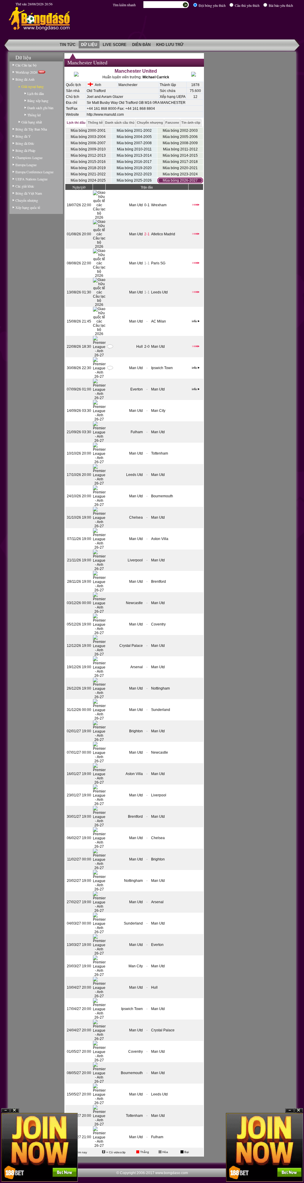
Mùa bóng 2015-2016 (88, 162)
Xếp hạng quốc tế (27, 207)
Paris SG (158, 263)
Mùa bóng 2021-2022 (88, 174)
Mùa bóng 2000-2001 (88, 130)
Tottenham (159, 453)
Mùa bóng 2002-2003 (180, 130)
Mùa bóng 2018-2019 (88, 168)
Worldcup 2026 (26, 72)
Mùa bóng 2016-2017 (134, 162)
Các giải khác (24, 186)
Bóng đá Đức (24, 143)
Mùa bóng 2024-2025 (88, 180)
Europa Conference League (34, 171)
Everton (136, 389)
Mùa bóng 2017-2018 (180, 162)
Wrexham (159, 205)
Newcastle (134, 603)
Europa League (26, 164)
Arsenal (136, 667)
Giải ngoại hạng (32, 86)
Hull (139, 346)
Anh (97, 85)
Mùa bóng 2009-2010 (88, 149)
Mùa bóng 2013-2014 (134, 155)
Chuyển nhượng (26, 200)
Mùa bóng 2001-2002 (134, 130)
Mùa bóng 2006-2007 (88, 143)
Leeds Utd (159, 292)
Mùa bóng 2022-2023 (134, 174)
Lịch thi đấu (35, 93)
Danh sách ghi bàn (40, 107)
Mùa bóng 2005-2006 (180, 137)
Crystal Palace (131, 646)
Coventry (158, 624)
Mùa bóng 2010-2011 (134, 149)
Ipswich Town (162, 368)
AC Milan (158, 321)
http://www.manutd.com (105, 114)
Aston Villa (159, 539)
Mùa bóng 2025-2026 (134, 180)
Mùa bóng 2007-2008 (134, 143)
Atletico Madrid (163, 234)
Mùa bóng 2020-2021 (180, 168)
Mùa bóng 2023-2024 (180, 174)
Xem (289, 1168)
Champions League (28, 157)
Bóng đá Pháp (25, 150)
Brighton (136, 731)
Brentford (158, 581)
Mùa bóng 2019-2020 (134, 168)
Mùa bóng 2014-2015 (180, 155)
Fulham (137, 432)
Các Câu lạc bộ (26, 65)
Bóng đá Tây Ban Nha (31, 129)
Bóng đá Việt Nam (28, 193)
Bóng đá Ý (23, 136)
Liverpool (135, 560)
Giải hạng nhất (31, 122)
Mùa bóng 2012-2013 (88, 155)
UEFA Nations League (31, 179)
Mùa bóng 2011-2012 (180, 149)
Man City (158, 411)
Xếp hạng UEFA (173, 97)
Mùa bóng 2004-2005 (134, 137)
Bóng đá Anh (24, 79)
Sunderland (160, 710)
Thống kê (34, 114)
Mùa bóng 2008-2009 (180, 143)
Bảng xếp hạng (37, 100)
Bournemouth (162, 496)
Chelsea (136, 517)
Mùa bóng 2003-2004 (88, 137)
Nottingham (160, 688)
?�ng (298, 1168)
